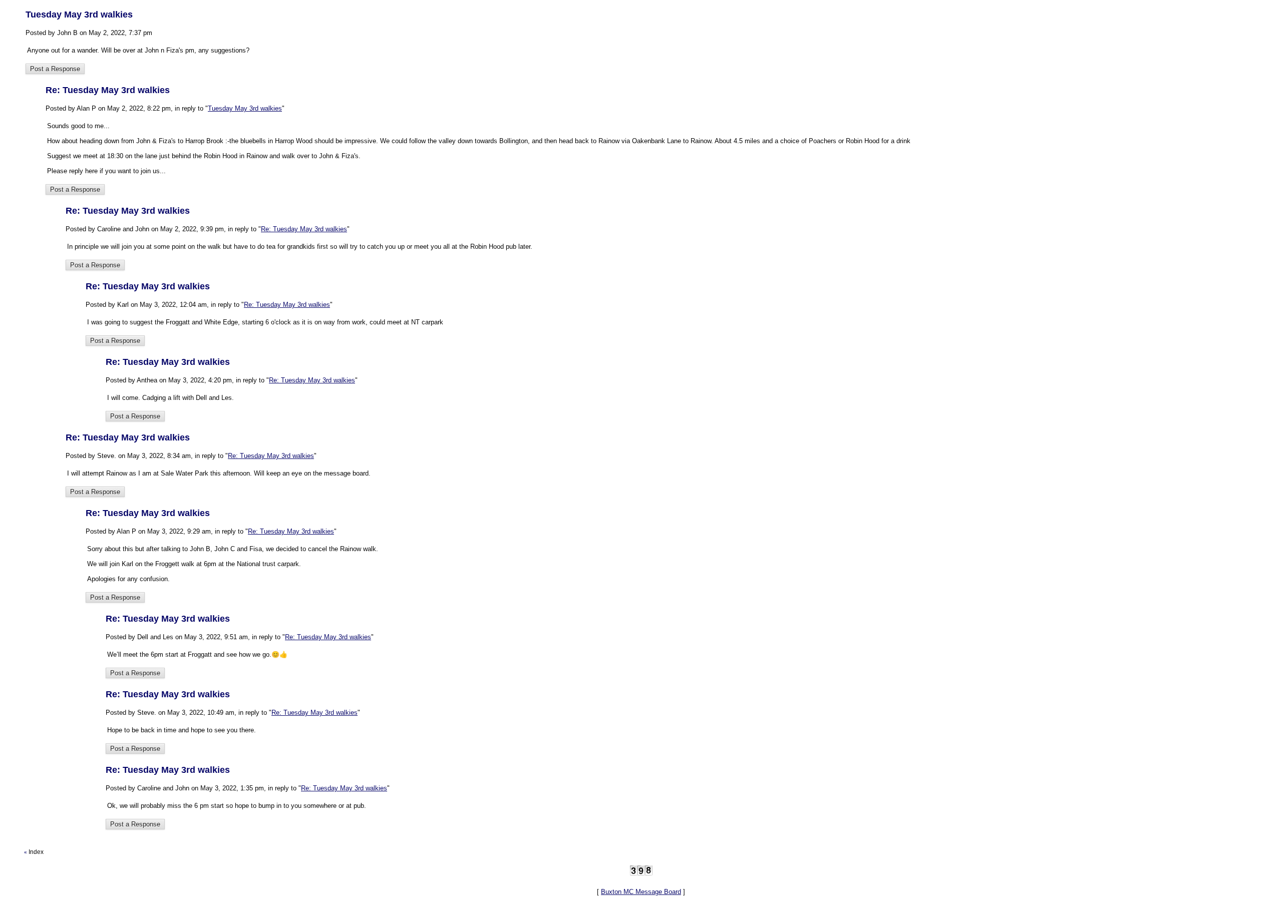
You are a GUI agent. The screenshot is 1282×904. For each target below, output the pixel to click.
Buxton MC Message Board (641, 891)
